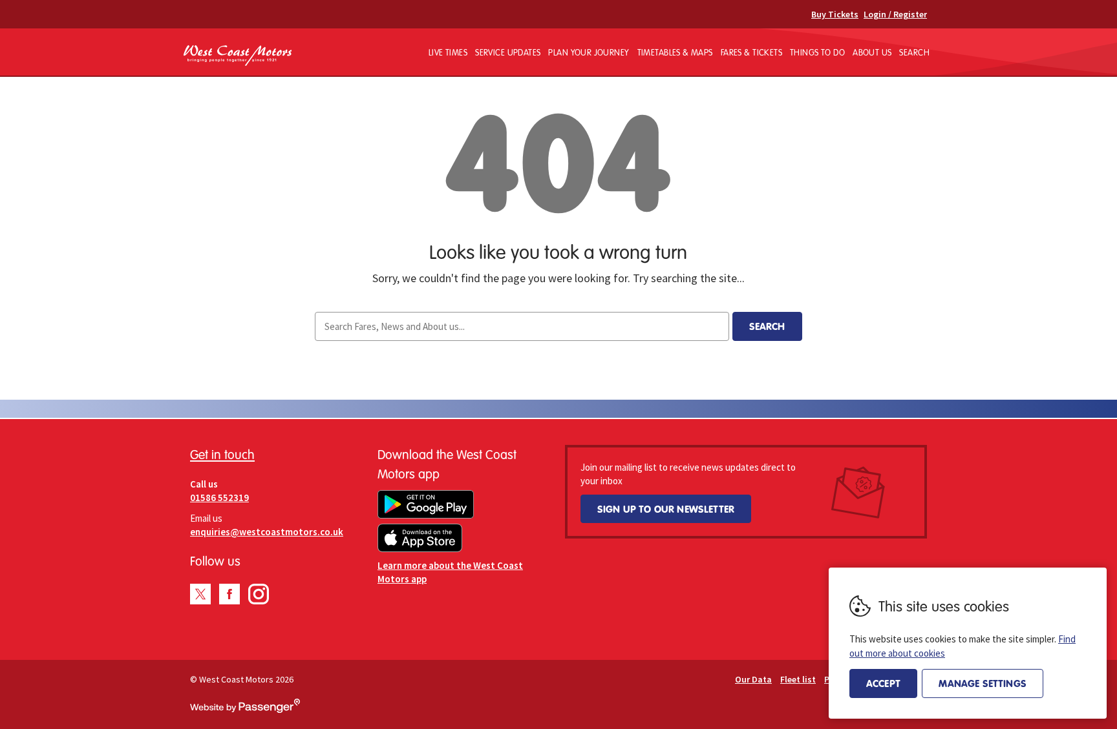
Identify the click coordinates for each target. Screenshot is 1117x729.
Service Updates (507, 52)
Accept (883, 683)
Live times (448, 52)
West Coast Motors (238, 56)
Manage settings (982, 683)
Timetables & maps (675, 52)
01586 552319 (219, 497)
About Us (872, 52)
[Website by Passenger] (245, 709)
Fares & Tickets (751, 52)
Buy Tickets (834, 14)
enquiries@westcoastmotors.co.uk (266, 532)
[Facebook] (229, 594)
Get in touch (222, 454)
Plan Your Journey (588, 52)
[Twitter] (200, 594)
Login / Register (895, 14)
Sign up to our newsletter (665, 508)
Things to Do (817, 52)
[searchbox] (522, 326)
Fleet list (798, 679)
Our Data (753, 679)
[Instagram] (258, 594)
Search (914, 52)
